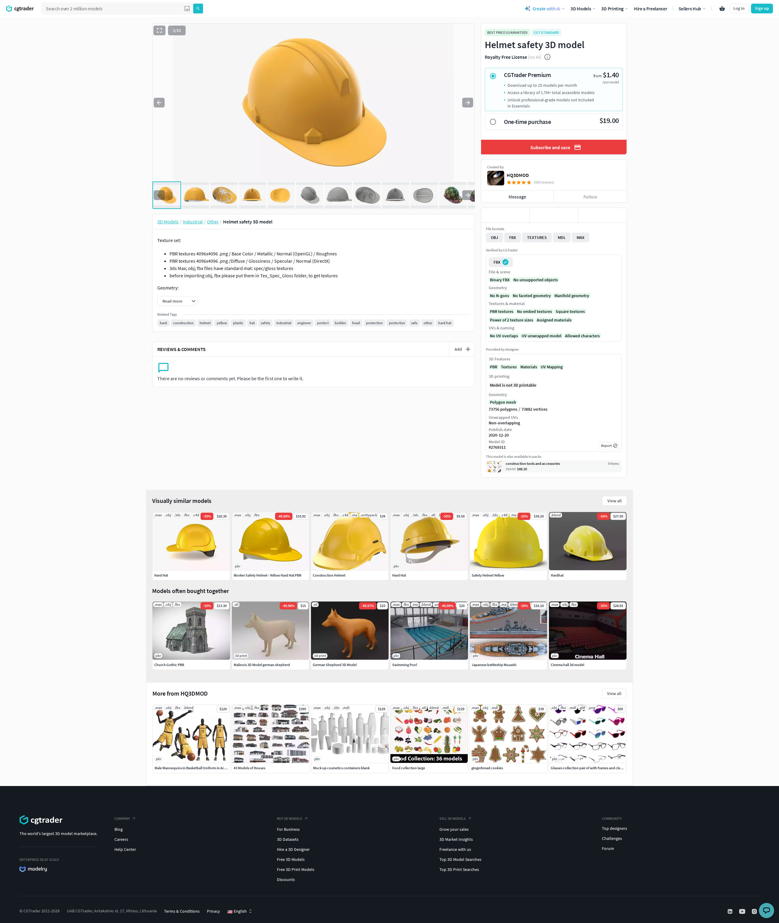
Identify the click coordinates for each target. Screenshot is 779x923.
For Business (288, 829)
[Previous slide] (159, 102)
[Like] (505, 215)
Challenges (612, 838)
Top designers (614, 828)
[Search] (198, 8)
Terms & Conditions (182, 911)
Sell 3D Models (452, 818)
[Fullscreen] (159, 30)
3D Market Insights (456, 839)
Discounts (286, 879)
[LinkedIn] (730, 911)
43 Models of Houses (249, 768)
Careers (121, 839)
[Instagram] (755, 911)
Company (122, 818)
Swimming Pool (404, 664)
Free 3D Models (291, 859)
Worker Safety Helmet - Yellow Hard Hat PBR (267, 575)
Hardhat (557, 575)
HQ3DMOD (518, 175)
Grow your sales (454, 829)
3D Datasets (288, 839)
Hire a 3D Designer (293, 849)
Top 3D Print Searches (459, 869)
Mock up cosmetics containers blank (341, 768)
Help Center (125, 849)
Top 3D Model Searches (460, 859)
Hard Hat (161, 575)
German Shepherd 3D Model (335, 664)
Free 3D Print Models (295, 869)
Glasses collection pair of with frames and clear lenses (592, 768)
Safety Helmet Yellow (488, 575)
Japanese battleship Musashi (494, 664)
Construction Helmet (329, 575)
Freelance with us (455, 849)
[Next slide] (467, 102)
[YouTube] (742, 911)
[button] (187, 8)
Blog (118, 829)
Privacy (213, 911)
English (237, 911)
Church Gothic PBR (169, 664)
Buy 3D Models (289, 818)
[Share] (602, 215)
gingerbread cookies (487, 768)
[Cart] (722, 8)
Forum (608, 848)
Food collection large (408, 768)
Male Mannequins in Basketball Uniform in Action (193, 768)
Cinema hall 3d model (567, 664)
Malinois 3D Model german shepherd (262, 664)
